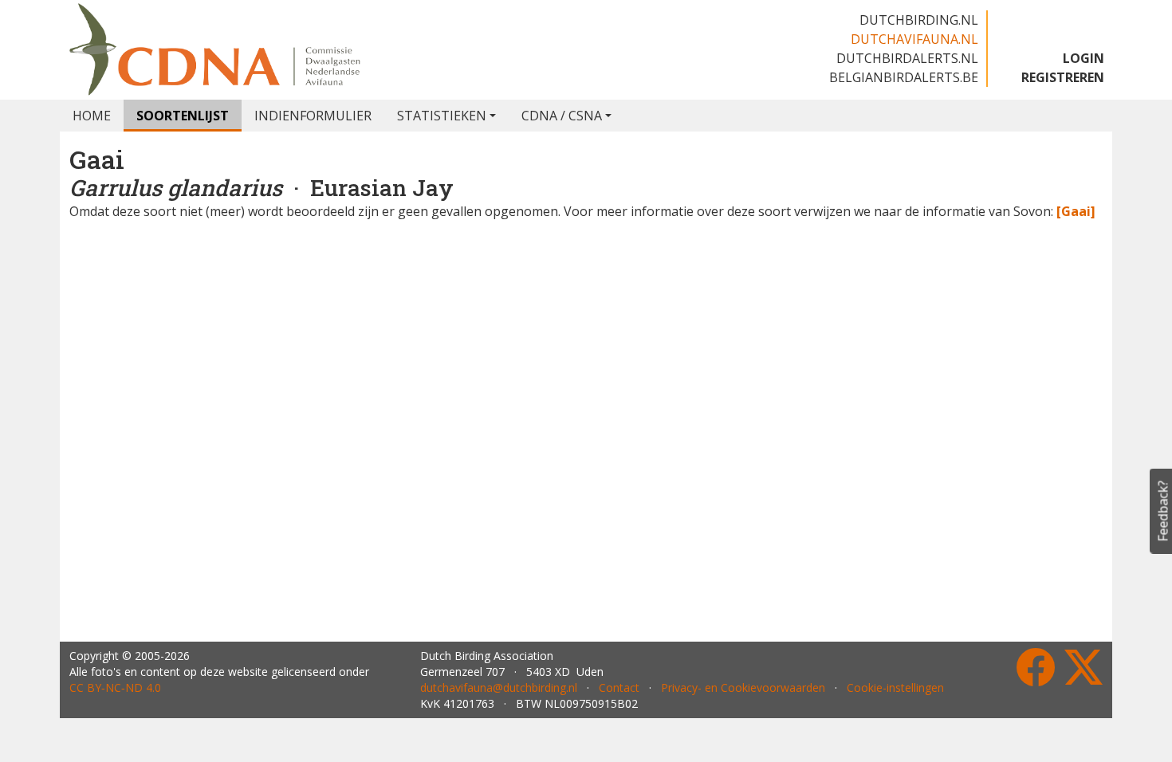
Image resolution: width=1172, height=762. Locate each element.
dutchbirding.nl (918, 20)
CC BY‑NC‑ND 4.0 (115, 687)
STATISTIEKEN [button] (441, 115)
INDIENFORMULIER (313, 115)
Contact (619, 687)
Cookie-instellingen (895, 687)
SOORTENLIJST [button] (182, 115)
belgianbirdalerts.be (903, 77)
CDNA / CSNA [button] (561, 115)
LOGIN (1083, 58)
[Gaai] (1075, 211)
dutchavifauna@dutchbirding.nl (498, 687)
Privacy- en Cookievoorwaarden (743, 687)
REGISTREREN (1062, 77)
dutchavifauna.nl (914, 39)
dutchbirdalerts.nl (907, 58)
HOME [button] (92, 115)
